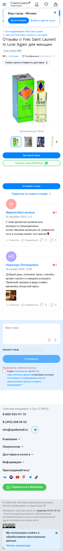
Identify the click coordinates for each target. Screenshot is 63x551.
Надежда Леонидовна (22, 265)
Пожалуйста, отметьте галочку (19, 368)
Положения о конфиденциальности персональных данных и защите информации (26, 381)
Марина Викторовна (20, 212)
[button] (6, 142)
